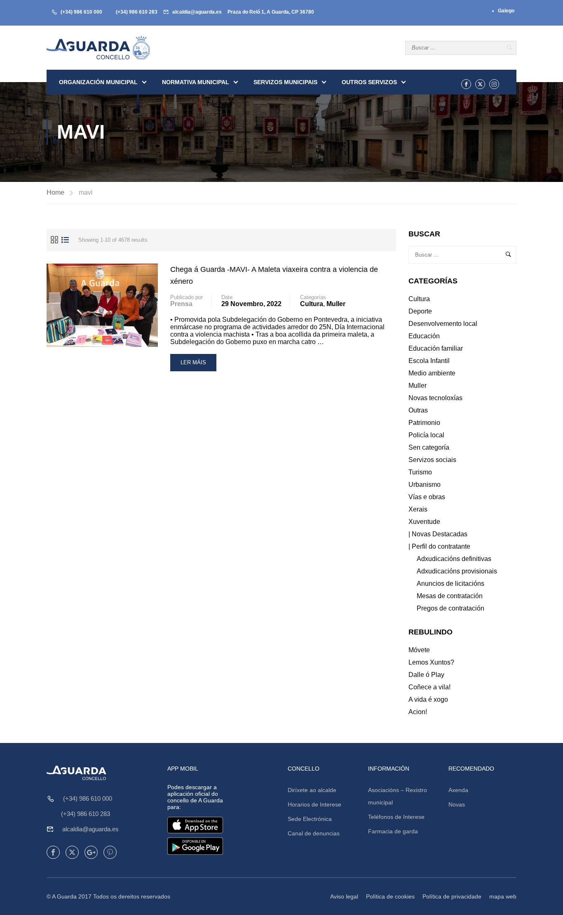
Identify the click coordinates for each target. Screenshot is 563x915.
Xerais (417, 509)
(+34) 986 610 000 (81, 12)
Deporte (420, 311)
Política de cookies (390, 896)
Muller (335, 303)
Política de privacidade (451, 896)
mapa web (502, 896)
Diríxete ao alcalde (312, 790)
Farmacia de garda (393, 831)
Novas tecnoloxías (435, 397)
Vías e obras (426, 496)
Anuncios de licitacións (450, 583)
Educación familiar (435, 348)
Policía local (426, 435)
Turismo (420, 472)
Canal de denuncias (314, 833)
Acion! (417, 711)
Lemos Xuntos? (431, 662)
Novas (456, 804)
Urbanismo (424, 484)
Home (55, 192)
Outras (418, 410)
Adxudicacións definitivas (454, 558)
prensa (181, 303)
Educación (424, 336)
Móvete (419, 649)
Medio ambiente (431, 373)
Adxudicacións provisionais (457, 571)
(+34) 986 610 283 (136, 12)
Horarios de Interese (314, 804)
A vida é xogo (428, 699)
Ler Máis (194, 365)
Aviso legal (344, 896)
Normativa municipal (195, 82)
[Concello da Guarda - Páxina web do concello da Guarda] (98, 47)
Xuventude (424, 521)
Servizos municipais (285, 82)
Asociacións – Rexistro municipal (397, 796)
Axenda (458, 790)
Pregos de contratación (450, 608)
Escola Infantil (429, 360)
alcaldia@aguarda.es (197, 12)
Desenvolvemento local (442, 323)
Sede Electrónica (310, 819)
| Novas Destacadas (437, 534)
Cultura (311, 303)
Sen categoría (428, 447)
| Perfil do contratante (439, 546)
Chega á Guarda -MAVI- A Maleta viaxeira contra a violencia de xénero (274, 275)
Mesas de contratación (450, 595)
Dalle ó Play (426, 674)
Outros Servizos (369, 82)
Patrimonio (424, 422)
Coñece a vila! (429, 687)
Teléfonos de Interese (396, 817)
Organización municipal (98, 82)
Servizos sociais (432, 459)
